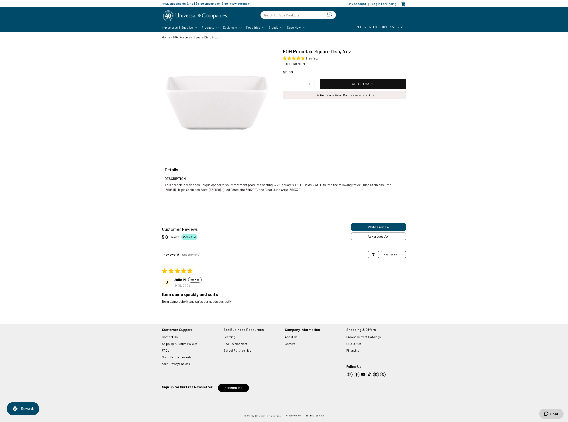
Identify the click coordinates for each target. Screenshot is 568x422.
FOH (285, 64)
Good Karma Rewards (176, 357)
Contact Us (170, 337)
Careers (290, 344)
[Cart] (404, 5)
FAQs (165, 350)
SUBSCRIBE (233, 388)
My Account (357, 3)
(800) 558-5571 (392, 27)
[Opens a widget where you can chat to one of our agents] (551, 414)
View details (238, 3)
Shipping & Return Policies (180, 344)
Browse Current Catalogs (363, 337)
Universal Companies (267, 415)
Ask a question (379, 236)
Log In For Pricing (384, 3)
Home (166, 37)
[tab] (171, 169)
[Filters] (373, 254)
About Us (291, 337)
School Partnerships (237, 350)
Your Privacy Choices (176, 364)
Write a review (378, 227)
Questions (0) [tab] (191, 254)
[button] (179, 27)
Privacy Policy (293, 415)
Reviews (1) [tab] (171, 254)
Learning (229, 337)
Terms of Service (315, 415)
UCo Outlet (353, 344)
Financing (352, 350)
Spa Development (235, 344)
